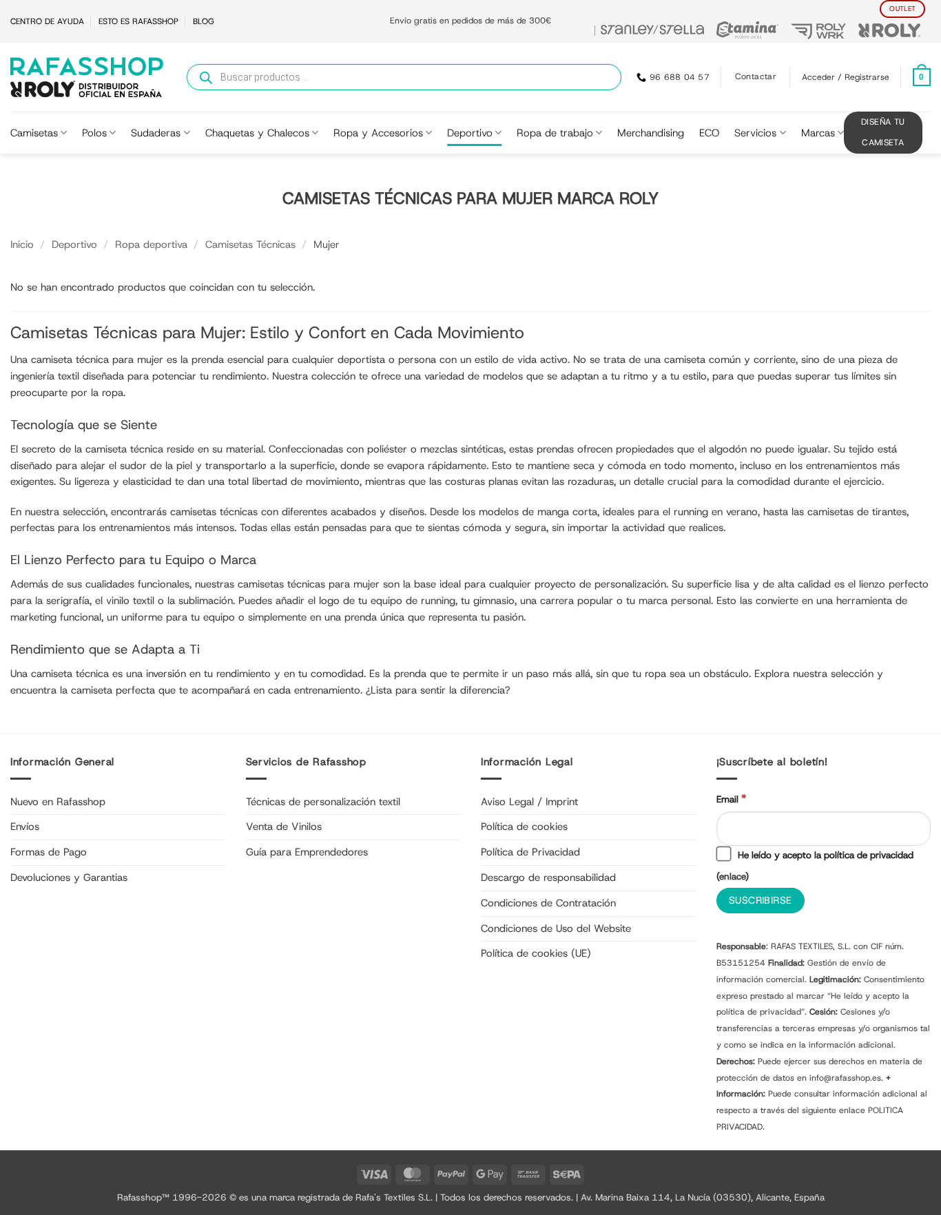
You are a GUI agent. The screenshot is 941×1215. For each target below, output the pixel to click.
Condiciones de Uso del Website (556, 928)
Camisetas (34, 133)
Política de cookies (524, 826)
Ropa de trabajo (555, 133)
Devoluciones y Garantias (68, 877)
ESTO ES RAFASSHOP (138, 21)
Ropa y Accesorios (378, 133)
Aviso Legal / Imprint (529, 802)
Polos (94, 133)
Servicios (755, 133)
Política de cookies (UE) (536, 953)
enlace (732, 876)
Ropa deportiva (151, 244)
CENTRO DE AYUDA (47, 21)
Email (731, 798)
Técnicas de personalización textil (323, 802)
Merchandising (650, 133)
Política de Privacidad (530, 852)
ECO (709, 133)
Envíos (24, 826)
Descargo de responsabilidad (548, 877)
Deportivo (470, 133)
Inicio (22, 244)
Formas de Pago (48, 852)
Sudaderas (155, 133)
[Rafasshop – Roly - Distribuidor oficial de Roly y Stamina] (86, 77)
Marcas (818, 133)
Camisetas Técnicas (250, 244)
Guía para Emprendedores (307, 852)
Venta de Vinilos (284, 826)
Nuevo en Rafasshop (57, 802)
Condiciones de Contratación (548, 903)
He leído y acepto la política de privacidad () (814, 865)
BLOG (203, 21)
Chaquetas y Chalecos (257, 133)
